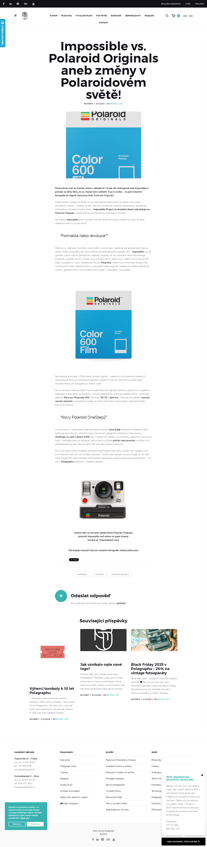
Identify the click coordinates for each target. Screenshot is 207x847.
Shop (154, 752)
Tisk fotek (101, 16)
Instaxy (155, 766)
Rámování (116, 16)
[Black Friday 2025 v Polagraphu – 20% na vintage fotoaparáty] (154, 644)
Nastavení (17, 824)
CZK (185, 16)
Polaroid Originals (103, 195)
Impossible (72, 219)
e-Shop (53, 16)
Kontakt (103, 22)
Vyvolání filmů (83, 16)
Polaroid (99, 574)
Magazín (149, 16)
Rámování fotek (114, 797)
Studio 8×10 (66, 784)
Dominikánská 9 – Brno (26, 776)
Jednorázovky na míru (117, 809)
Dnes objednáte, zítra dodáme (182, 842)
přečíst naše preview (124, 440)
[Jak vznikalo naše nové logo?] (103, 644)
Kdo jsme (65, 760)
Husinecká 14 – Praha (25, 758)
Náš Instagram (70, 803)
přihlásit (121, 603)
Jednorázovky (133, 16)
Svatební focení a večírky (119, 766)
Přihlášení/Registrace (170, 4)
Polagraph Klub (68, 766)
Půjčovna (66, 16)
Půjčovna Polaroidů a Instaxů (121, 760)
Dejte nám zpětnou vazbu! (74, 797)
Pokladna (199, 4)
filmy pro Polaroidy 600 (76, 397)
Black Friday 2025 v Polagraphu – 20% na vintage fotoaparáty (150, 668)
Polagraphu (67, 461)
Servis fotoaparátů (115, 784)
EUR (191, 16)
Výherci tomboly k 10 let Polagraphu (52, 690)
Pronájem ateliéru (115, 778)
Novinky (88, 104)
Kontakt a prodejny (70, 791)
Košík (188, 4)
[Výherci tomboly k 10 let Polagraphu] (53, 656)
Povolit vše (35, 824)
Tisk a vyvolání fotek (116, 803)
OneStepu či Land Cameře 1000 (72, 437)
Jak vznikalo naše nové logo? (101, 666)
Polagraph (66, 752)
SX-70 (104, 397)
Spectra (114, 397)
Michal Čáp (116, 104)
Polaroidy (106, 262)
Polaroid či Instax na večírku (120, 772)
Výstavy (64, 772)
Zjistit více (24, 818)
